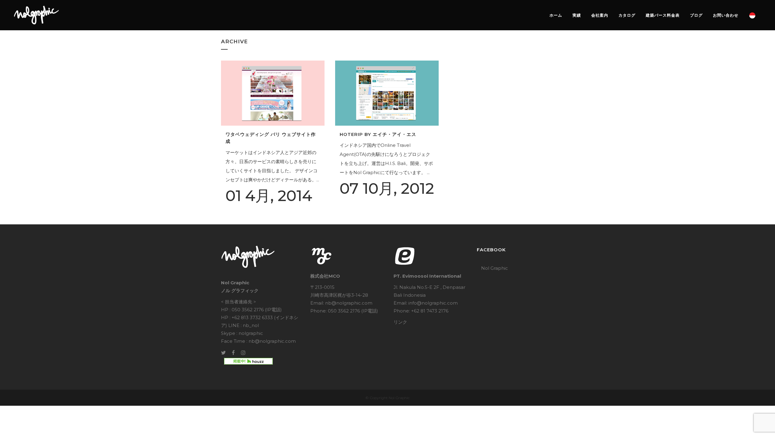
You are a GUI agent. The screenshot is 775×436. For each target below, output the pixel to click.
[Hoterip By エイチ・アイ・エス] (387, 93)
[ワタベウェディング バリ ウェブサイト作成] (273, 93)
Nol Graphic (494, 268)
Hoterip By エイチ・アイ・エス (378, 134)
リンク (400, 322)
